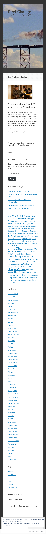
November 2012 (13, 434)
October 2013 (12, 400)
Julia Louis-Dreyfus (22, 241)
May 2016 (11, 322)
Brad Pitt (30, 224)
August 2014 (12, 369)
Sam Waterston (24, 259)
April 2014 (11, 381)
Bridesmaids (11, 226)
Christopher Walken (14, 229)
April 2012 (11, 456)
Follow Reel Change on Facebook (22, 506)
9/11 (9, 216)
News (10, 481)
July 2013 (11, 409)
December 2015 (13, 331)
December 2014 (13, 359)
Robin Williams (28, 257)
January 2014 (12, 391)
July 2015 (11, 337)
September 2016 (13, 312)
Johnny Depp (34, 236)
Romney (34, 257)
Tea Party (26, 264)
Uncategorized (12, 487)
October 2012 (12, 438)
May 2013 (11, 416)
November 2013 (13, 397)
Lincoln (23, 243)
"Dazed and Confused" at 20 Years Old (20, 191)
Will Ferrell (11, 280)
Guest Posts (12, 475)
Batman (11, 221)
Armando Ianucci (12, 219)
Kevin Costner (17, 243)
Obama (21, 248)
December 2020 (13, 294)
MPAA (10, 249)
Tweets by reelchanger (15, 499)
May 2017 (11, 306)
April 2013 (11, 419)
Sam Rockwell (13, 259)
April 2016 (11, 325)
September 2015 (13, 334)
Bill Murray (24, 223)
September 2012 (13, 441)
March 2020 (12, 297)
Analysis (22, 132)
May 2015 (11, 344)
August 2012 (12, 444)
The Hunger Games (19, 267)
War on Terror (17, 278)
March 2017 (12, 309)
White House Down (29, 277)
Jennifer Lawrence (22, 236)
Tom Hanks (22, 275)
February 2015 (12, 353)
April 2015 (11, 347)
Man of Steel (30, 243)
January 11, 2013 (13, 132)
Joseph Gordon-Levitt (14, 239)
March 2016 (12, 328)
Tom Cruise (14, 275)
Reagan (19, 256)
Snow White (11, 262)
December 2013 (13, 394)
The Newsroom (22, 272)
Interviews (11, 478)
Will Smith (18, 280)
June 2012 (11, 450)
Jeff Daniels (12, 236)
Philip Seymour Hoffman (16, 254)
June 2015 (11, 341)
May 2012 (11, 453)
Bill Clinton (16, 224)
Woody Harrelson (26, 280)
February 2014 (12, 388)
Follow (12, 179)
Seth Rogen (33, 259)
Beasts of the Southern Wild (23, 221)
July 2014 (11, 372)
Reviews (10, 484)
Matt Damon (16, 246)
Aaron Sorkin (18, 216)
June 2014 (11, 375)
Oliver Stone (18, 251)
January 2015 (12, 356)
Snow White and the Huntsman (24, 262)
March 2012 (12, 459)
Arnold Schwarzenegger (25, 218)
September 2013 (13, 403)
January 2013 (12, 428)
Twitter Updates (15, 495)
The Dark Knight (20, 267)
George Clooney (14, 231)
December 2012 (13, 431)
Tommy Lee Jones (33, 275)
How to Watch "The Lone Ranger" (18, 208)
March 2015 (12, 350)
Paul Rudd (32, 252)
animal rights (30, 216)
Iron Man (18, 233)
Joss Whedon (26, 239)
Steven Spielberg (17, 264)
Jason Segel (33, 233)
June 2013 (11, 413)
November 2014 (13, 363)
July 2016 (11, 319)
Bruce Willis (18, 226)
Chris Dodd (34, 226)
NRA (14, 249)
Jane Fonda (25, 233)
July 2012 (11, 447)
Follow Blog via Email (17, 160)
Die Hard (24, 228)
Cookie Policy (7, 525)
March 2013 (12, 422)
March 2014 (12, 384)
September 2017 (13, 300)
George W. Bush (28, 231)
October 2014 (12, 366)
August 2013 (12, 406)
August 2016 (12, 316)
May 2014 (11, 378)
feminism (31, 228)
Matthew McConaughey (27, 246)
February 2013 (12, 425)
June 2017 (11, 303)
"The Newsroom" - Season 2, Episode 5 (21, 205)
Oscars (25, 251)
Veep (10, 277)
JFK (28, 236)
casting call (26, 226)
